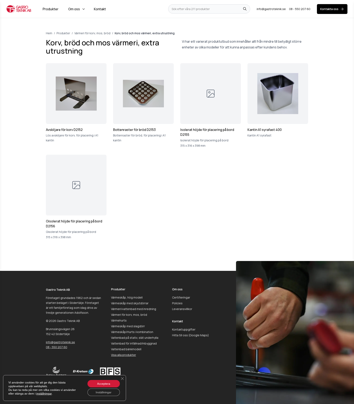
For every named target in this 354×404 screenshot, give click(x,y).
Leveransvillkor (182, 309)
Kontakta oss (329, 9)
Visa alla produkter (123, 355)
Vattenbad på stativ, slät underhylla (134, 338)
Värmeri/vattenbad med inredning (133, 309)
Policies (177, 303)
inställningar (44, 393)
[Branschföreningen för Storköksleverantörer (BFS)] (110, 371)
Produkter (50, 9)
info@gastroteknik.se (60, 342)
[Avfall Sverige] (56, 371)
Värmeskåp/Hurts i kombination (132, 332)
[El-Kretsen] (83, 371)
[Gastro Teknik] (19, 9)
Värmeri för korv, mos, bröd (92, 33)
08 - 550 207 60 (56, 347)
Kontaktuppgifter (183, 329)
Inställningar (103, 392)
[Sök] (244, 9)
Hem (49, 33)
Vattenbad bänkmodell (126, 349)
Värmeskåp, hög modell (127, 297)
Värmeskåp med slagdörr (128, 326)
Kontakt (100, 9)
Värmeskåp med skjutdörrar (130, 303)
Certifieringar (181, 297)
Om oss (74, 9)
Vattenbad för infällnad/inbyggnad (134, 343)
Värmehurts (119, 320)
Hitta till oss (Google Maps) (190, 335)
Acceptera (103, 383)
